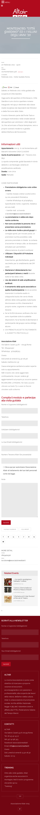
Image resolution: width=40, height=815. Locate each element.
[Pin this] (29, 537)
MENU (7, 2)
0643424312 (6, 555)
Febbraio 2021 (6, 77)
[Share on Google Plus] (24, 537)
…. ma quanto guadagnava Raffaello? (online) (22, 580)
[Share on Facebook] (3, 537)
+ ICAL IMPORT (25, 529)
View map (20, 71)
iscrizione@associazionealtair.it (19, 214)
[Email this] (3, 541)
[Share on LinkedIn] (13, 537)
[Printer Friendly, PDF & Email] (10, 87)
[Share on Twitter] (8, 537)
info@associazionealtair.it (19, 746)
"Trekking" (8, 786)
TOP (20, 796)
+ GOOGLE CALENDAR (9, 529)
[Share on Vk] (34, 537)
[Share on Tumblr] (18, 537)
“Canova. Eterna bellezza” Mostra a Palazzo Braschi (22, 589)
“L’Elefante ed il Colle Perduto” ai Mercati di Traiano (24, 597)
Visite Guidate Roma (22, 77)
